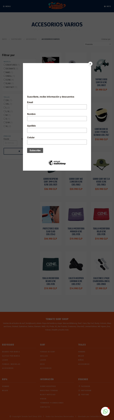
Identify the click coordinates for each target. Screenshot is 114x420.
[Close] (90, 64)
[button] (105, 411)
